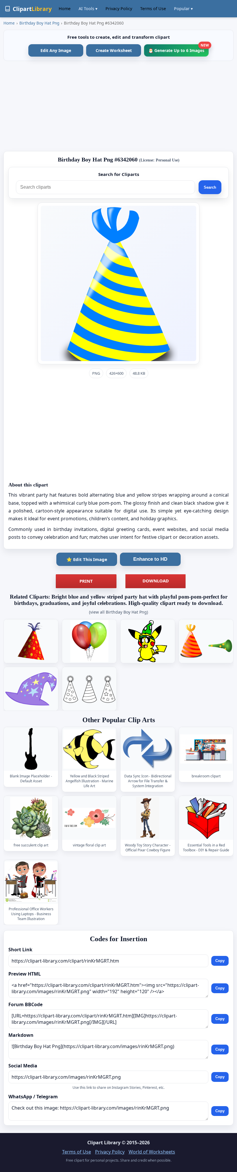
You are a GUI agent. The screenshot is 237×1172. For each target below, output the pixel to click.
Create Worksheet (114, 50)
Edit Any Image (55, 50)
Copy (220, 961)
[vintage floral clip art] (89, 818)
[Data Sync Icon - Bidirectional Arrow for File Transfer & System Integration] (148, 749)
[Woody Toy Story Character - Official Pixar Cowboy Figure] (148, 818)
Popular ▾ (183, 8)
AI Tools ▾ (88, 8)
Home (65, 8)
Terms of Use (153, 8)
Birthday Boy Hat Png (39, 23)
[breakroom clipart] (206, 749)
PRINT (86, 581)
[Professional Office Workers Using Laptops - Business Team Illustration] (31, 882)
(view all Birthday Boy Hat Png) (118, 612)
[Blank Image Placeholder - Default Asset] (31, 749)
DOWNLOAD (155, 581)
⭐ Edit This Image (86, 559)
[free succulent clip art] (31, 818)
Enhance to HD (150, 559)
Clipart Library (104, 1142)
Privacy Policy (118, 8)
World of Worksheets (152, 1152)
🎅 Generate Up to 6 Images (178, 48)
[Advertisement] (118, 106)
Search (210, 187)
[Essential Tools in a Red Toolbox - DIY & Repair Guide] (206, 818)
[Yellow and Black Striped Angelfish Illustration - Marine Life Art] (89, 749)
